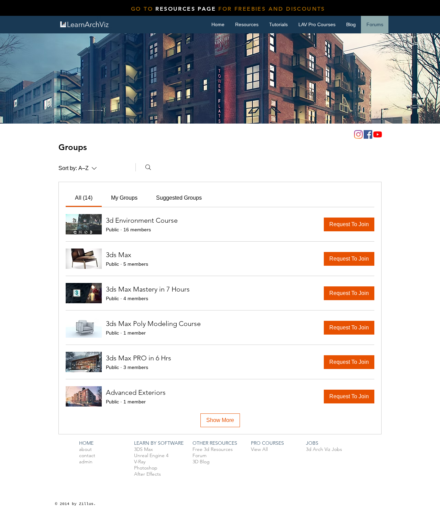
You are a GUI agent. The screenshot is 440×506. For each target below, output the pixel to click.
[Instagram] (358, 134)
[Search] (148, 167)
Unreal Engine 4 (151, 455)
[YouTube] (377, 134)
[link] (83, 198)
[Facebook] (368, 134)
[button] (278, 24)
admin (85, 461)
